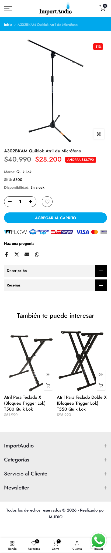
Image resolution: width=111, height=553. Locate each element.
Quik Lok (24, 171)
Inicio (8, 24)
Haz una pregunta (19, 243)
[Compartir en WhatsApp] (37, 254)
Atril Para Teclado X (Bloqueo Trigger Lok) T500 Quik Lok (25, 403)
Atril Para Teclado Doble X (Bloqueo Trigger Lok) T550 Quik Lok (82, 403)
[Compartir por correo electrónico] (27, 254)
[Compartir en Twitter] (16, 254)
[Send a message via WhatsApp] (98, 540)
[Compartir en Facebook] (6, 254)
